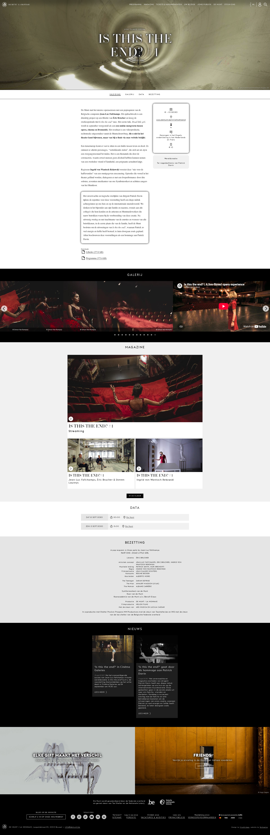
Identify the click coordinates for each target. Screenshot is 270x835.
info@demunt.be (72, 827)
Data (141, 94)
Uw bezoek (189, 4)
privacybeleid (177, 817)
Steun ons (229, 4)
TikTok (85, 817)
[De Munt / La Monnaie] (4, 826)
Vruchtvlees (244, 827)
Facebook (73, 817)
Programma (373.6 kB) (96, 258)
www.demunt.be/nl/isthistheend (171, 120)
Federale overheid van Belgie (151, 801)
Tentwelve (264, 827)
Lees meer (99, 692)
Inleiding (115, 94)
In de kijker (135, 496)
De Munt (218, 4)
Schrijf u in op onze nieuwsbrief (46, 817)
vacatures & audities (153, 817)
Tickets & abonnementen (169, 4)
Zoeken (265, 4)
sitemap (117, 817)
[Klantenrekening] (260, 4)
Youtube (91, 817)
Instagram (79, 817)
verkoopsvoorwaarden (202, 817)
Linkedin (104, 817)
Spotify (98, 817)
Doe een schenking (67, 766)
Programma (135, 4)
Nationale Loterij (167, 802)
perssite (131, 817)
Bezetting (154, 94)
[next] (266, 308)
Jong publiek (204, 4)
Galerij (129, 94)
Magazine (149, 4)
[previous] (4, 308)
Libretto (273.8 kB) (94, 251)
